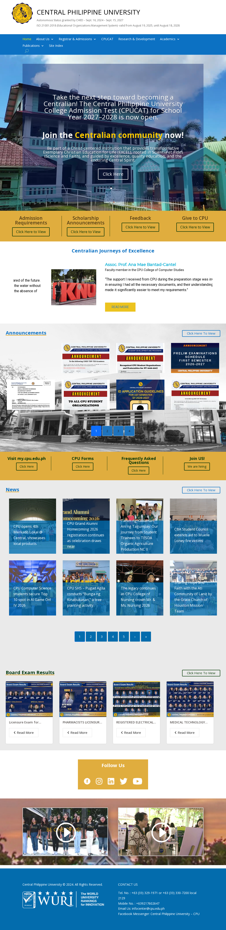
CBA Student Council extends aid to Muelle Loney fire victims (192, 535)
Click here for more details (113, 173)
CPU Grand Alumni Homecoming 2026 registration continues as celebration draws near (85, 535)
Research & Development (136, 39)
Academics (167, 39)
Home (27, 39)
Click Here (27, 466)
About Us (42, 39)
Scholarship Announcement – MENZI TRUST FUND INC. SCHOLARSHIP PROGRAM (30, 353)
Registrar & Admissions (75, 39)
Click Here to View (31, 231)
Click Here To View (201, 333)
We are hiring (197, 466)
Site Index (56, 46)
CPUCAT (107, 39)
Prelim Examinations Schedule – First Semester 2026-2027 (191, 353)
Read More (25, 732)
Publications (31, 46)
